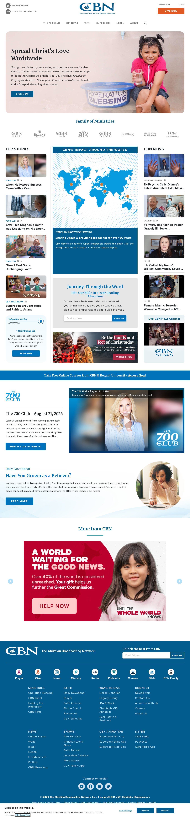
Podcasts (141, 741)
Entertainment (37, 757)
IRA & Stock (107, 703)
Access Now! (137, 375)
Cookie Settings (125, 810)
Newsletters (143, 693)
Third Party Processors (113, 802)
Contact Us (164, 4)
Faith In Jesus (73, 703)
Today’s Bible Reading (17, 319)
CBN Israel (35, 698)
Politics (33, 762)
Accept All (165, 810)
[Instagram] (99, 786)
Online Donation (109, 693)
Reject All (145, 810)
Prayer (68, 698)
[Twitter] (108, 786)
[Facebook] (90, 786)
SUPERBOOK (103, 23)
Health (32, 752)
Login (181, 4)
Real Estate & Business (108, 718)
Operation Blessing (40, 693)
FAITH (87, 23)
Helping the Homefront (35, 705)
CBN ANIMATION (111, 732)
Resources (70, 713)
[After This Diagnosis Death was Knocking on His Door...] (26, 206)
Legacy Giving (108, 698)
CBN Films (34, 712)
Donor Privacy (70, 802)
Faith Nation (72, 750)
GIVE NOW (22, 94)
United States (37, 736)
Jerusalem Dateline (76, 755)
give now (171, 11)
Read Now (26, 353)
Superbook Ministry (111, 736)
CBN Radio (142, 736)
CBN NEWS (72, 23)
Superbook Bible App (112, 741)
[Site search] (145, 24)
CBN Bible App (73, 718)
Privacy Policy (53, 802)
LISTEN (120, 23)
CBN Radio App (145, 747)
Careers (140, 708)
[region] (95, 810)
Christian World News (73, 743)
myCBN (152, 802)
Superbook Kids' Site (112, 747)
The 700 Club (51, 23)
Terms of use (37, 802)
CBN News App (38, 767)
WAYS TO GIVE (109, 688)
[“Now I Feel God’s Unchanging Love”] (26, 246)
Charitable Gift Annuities (108, 710)
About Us (141, 713)
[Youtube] (81, 786)
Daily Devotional (74, 693)
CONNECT (142, 688)
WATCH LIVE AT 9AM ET (26, 446)
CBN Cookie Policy (90, 802)
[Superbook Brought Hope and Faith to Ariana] (26, 286)
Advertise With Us (146, 703)
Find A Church (73, 708)
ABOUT (134, 23)
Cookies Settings (136, 802)
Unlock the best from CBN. (141, 649)
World (32, 741)
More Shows (72, 760)
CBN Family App (74, 765)
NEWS (32, 732)
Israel (31, 747)
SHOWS (69, 732)
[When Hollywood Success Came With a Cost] (26, 165)
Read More (19, 501)
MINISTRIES (36, 688)
